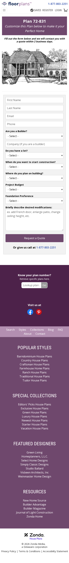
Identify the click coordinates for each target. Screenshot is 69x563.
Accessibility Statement (55, 551)
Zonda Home (34, 516)
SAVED (37, 10)
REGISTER (47, 10)
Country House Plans (34, 360)
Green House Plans (34, 412)
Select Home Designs (34, 460)
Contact (40, 334)
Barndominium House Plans (34, 356)
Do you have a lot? (17, 150)
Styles (22, 330)
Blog (51, 330)
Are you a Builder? (16, 131)
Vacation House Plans (34, 428)
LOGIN (58, 10)
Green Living (35, 452)
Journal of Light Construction (34, 512)
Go (44, 285)
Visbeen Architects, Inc (34, 472)
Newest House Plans (35, 420)
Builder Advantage (34, 504)
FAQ (60, 330)
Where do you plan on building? (24, 173)
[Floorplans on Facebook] (30, 312)
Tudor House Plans (34, 380)
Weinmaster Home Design (34, 476)
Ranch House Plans (34, 372)
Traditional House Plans (34, 376)
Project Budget (15, 184)
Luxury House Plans (34, 416)
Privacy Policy (8, 551)
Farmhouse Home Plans (35, 368)
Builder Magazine (34, 508)
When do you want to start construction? (31, 162)
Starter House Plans (34, 424)
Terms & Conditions (29, 551)
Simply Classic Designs (34, 464)
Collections (37, 330)
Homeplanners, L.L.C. (34, 456)
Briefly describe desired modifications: (29, 207)
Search (10, 330)
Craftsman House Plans (34, 364)
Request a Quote (34, 238)
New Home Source (34, 500)
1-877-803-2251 (58, 4)
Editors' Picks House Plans (34, 404)
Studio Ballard (34, 468)
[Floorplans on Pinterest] (38, 312)
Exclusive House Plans (34, 408)
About (27, 334)
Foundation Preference (19, 196)
